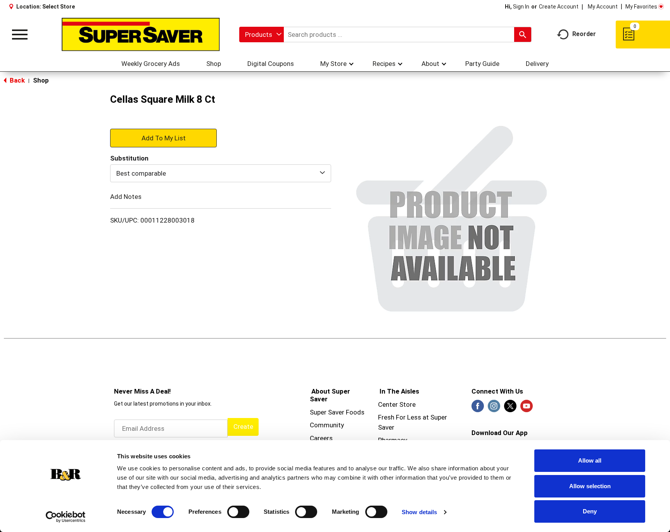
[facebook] (477, 408)
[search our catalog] (522, 34)
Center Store (397, 404)
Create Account (558, 6)
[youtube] (526, 408)
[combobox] (261, 34)
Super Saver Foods (337, 412)
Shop (41, 80)
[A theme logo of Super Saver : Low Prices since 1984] (141, 34)
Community (327, 425)
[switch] (238, 512)
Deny (590, 511)
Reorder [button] (584, 34)
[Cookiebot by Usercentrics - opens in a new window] (66, 517)
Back (16, 80)
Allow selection (590, 486)
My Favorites (641, 6)
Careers (321, 438)
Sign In (521, 6)
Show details (419, 512)
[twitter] (510, 408)
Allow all (589, 460)
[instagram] (494, 408)
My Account (603, 6)
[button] (163, 138)
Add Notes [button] (126, 196)
